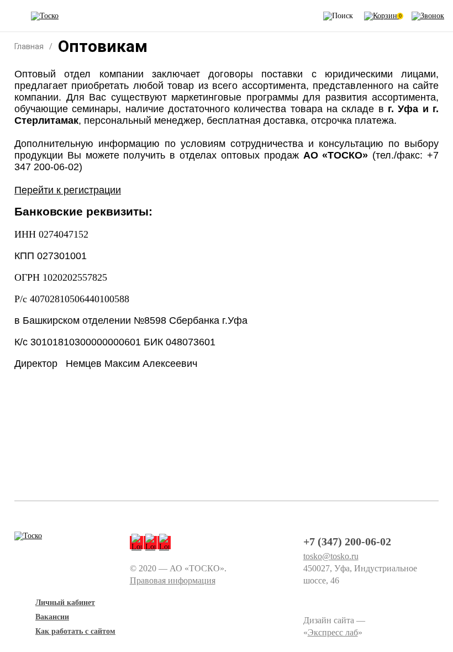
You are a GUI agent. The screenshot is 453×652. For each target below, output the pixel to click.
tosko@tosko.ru (331, 556)
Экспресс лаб (333, 632)
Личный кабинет (65, 602)
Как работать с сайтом (75, 631)
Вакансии (52, 617)
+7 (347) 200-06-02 (347, 541)
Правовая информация (172, 580)
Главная (29, 46)
